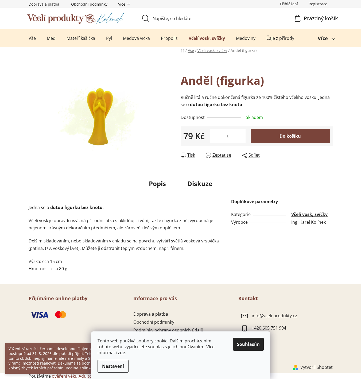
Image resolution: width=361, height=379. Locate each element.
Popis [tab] (157, 183)
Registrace (318, 3)
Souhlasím (248, 344)
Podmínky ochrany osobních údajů (168, 330)
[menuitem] (32, 38)
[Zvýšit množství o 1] (241, 136)
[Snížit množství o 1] (214, 136)
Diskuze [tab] (199, 183)
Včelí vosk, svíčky (309, 214)
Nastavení (113, 366)
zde (121, 352)
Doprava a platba (44, 4)
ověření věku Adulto (72, 376)
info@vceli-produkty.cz (274, 316)
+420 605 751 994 (269, 328)
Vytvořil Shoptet (316, 367)
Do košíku (290, 136)
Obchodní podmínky (89, 4)
